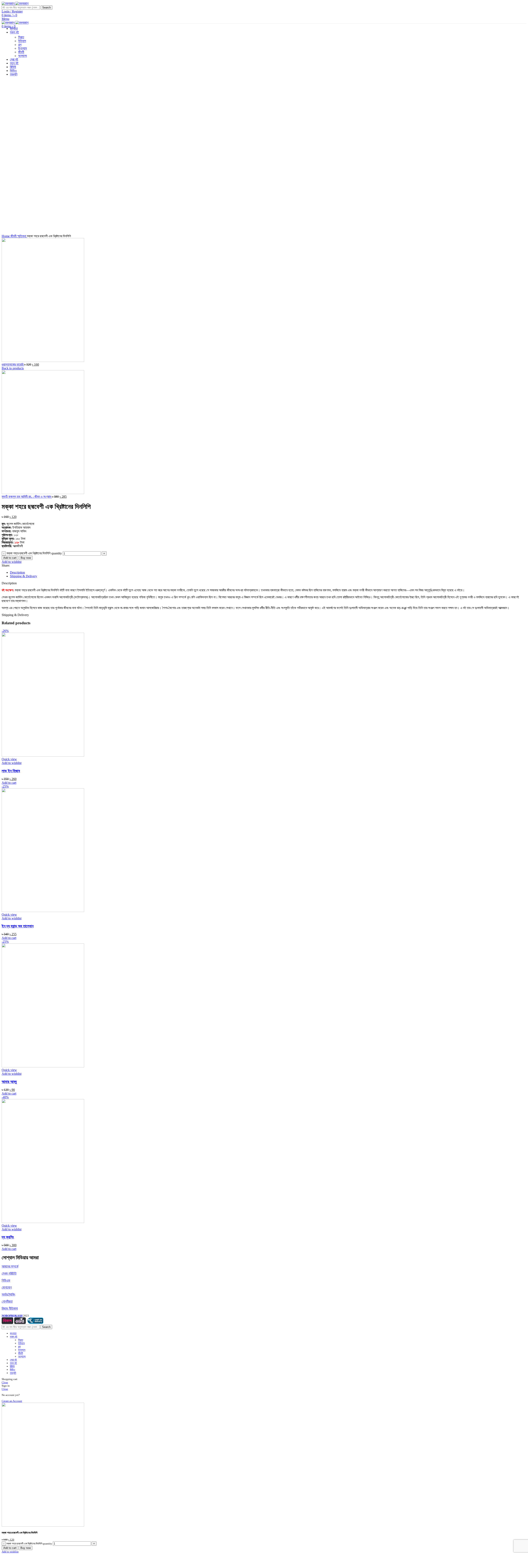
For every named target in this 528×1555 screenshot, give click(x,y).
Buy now (26, 557)
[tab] (268, 572)
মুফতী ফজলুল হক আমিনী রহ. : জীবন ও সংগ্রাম (27, 496)
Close (5, 1382)
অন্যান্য (22, 1356)
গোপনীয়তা (7, 1301)
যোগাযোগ (7, 1287)
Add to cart (9, 557)
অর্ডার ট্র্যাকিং (8, 1294)
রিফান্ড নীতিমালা (10, 1308)
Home (6, 236)
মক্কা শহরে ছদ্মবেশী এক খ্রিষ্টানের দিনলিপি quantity (34, 553)
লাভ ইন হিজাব (11, 771)
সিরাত (21, 37)
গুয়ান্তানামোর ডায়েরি (13, 364)
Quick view (9, 759)
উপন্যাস (21, 1349)
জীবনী (14, 236)
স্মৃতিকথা (22, 236)
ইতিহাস (21, 1343)
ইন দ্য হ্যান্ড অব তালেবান (17, 926)
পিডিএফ (6, 1280)
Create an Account (12, 1400)
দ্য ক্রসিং (8, 1237)
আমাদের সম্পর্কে (10, 1266)
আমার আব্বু (9, 1082)
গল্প (19, 1346)
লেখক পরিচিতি (9, 1273)
